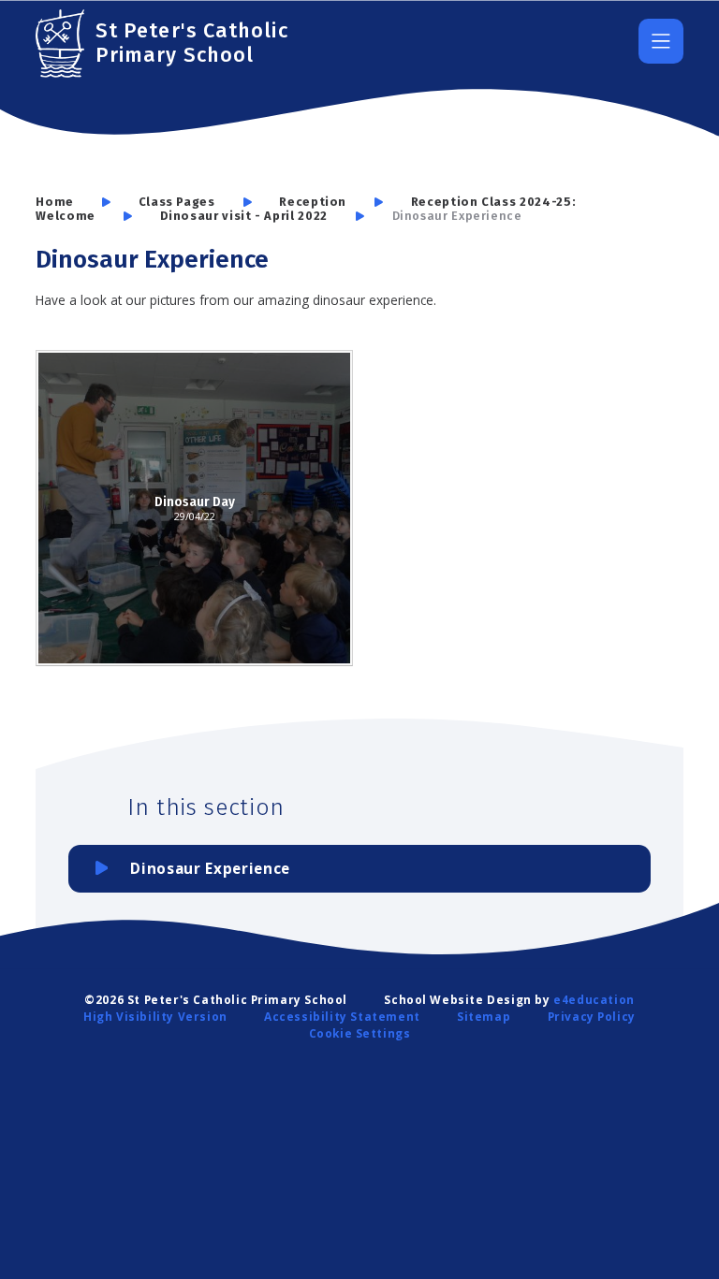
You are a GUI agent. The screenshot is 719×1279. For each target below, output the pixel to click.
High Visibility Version (155, 1016)
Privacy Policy (592, 1016)
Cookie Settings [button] (360, 1032)
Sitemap (483, 1016)
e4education (594, 999)
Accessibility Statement (342, 1016)
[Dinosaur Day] (194, 508)
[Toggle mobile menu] (660, 41)
